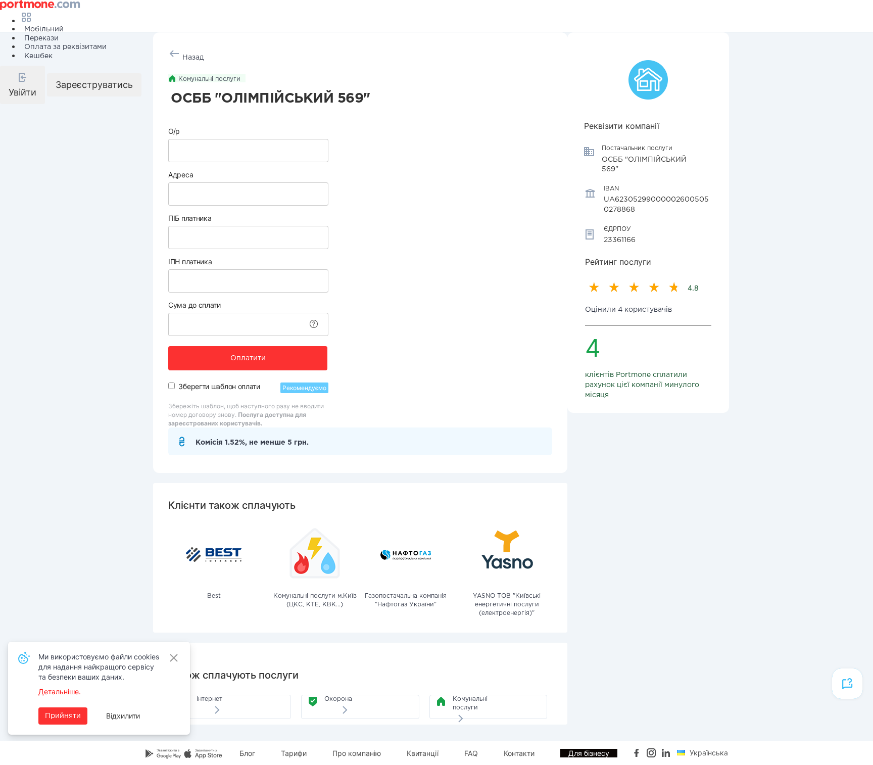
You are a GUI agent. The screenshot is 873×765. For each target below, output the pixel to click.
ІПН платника (190, 261)
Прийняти (63, 716)
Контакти (519, 753)
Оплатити (248, 358)
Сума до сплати (194, 305)
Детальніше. (59, 691)
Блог (247, 753)
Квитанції (423, 753)
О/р (174, 131)
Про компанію (356, 753)
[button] (22, 85)
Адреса (180, 174)
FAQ (471, 753)
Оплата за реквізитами (65, 47)
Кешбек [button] (38, 56)
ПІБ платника (189, 218)
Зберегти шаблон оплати (219, 386)
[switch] (171, 385)
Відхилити (123, 715)
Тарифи (294, 753)
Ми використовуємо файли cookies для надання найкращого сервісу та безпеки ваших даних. (98, 666)
